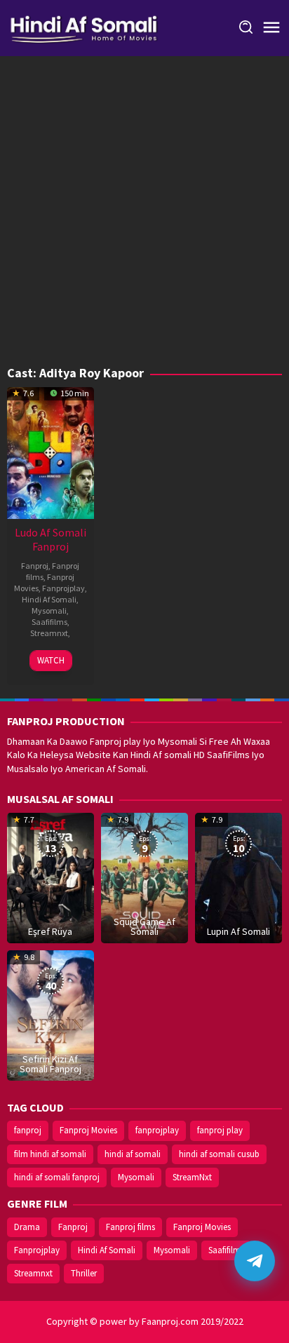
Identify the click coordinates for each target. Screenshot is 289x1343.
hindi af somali (133, 1154)
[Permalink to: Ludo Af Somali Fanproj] (50, 451)
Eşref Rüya (50, 931)
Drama (27, 1227)
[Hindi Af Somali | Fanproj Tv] (84, 26)
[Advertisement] (144, 214)
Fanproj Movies (88, 1130)
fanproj (27, 1130)
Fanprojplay (63, 588)
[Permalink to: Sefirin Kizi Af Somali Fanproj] (50, 1014)
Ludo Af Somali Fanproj (50, 539)
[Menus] (271, 28)
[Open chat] (254, 1261)
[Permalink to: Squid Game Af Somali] (144, 876)
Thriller (84, 1273)
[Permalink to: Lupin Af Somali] (238, 876)
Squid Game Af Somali (144, 926)
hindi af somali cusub (219, 1154)
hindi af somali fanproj (57, 1177)
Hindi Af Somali (49, 599)
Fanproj (34, 565)
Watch (51, 660)
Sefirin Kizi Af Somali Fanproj (50, 1064)
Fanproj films (130, 1227)
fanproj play (220, 1130)
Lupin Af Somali (238, 931)
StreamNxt (192, 1177)
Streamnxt (49, 633)
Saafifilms (49, 621)
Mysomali (49, 610)
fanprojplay (157, 1130)
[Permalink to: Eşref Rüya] (50, 876)
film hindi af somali (50, 1154)
